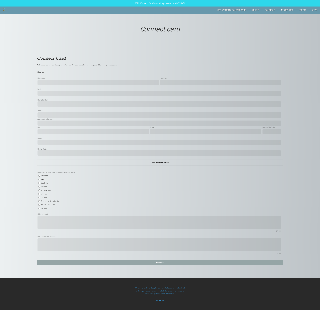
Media (303, 10)
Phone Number (43, 100)
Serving (44, 208)
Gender (40, 138)
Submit (160, 262)
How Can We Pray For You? (47, 236)
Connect (270, 10)
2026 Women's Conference (231, 10)
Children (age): (43, 214)
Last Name (163, 78)
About (256, 10)
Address (40, 111)
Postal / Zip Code (268, 127)
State (152, 127)
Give (314, 10)
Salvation (44, 176)
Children (44, 197)
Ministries (287, 10)
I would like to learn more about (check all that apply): (57, 172)
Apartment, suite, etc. (45, 119)
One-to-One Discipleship (50, 201)
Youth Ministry (46, 183)
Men (42, 179)
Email (39, 89)
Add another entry (160, 162)
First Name (41, 78)
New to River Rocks (48, 205)
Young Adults (46, 190)
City (39, 127)
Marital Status (43, 149)
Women (44, 194)
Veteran (44, 186)
